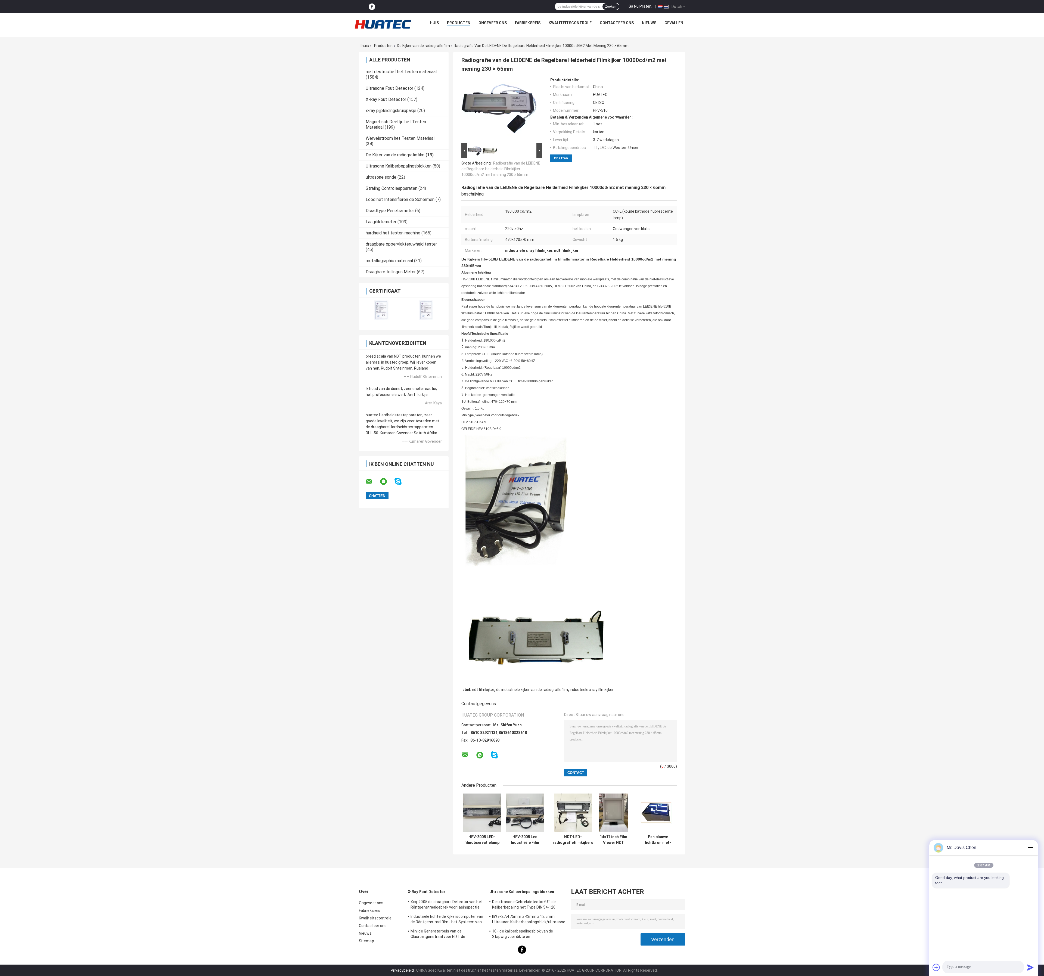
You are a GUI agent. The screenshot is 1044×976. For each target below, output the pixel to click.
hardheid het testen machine (393, 233)
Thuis (364, 46)
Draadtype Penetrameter (390, 210)
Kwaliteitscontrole (570, 23)
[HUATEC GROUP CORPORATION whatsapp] (387, 481)
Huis (434, 23)
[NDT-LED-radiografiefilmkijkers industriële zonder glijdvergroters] (573, 813)
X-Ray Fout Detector (386, 99)
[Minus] (1030, 847)
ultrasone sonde (381, 177)
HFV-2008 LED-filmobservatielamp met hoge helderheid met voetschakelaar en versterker (481, 840)
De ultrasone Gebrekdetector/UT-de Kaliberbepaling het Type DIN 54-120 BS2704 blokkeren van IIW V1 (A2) (524, 905)
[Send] (1030, 967)
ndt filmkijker (483, 689)
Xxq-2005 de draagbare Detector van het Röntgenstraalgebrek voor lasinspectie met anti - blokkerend (447, 905)
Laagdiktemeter (381, 221)
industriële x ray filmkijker (592, 689)
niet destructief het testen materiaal (401, 71)
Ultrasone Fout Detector (389, 88)
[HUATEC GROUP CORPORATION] (383, 24)
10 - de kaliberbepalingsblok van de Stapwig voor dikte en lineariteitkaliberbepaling (522, 934)
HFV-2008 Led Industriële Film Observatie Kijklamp (525, 840)
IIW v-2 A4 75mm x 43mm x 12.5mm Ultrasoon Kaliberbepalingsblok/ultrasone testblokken (528, 920)
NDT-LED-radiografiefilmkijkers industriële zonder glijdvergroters (573, 840)
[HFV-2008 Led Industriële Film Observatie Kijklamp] (525, 813)
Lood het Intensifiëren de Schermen (400, 199)
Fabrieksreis (527, 23)
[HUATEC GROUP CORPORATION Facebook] (372, 6)
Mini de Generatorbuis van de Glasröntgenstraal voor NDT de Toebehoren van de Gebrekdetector (442, 934)
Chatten (561, 158)
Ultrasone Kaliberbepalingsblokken (398, 166)
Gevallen (673, 23)
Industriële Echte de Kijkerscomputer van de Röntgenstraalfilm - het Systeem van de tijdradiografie (447, 920)
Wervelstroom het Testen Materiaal (400, 138)
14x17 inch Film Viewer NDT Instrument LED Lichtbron (613, 840)
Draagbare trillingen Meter (391, 271)
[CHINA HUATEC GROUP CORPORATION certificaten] (381, 310)
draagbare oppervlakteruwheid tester (401, 244)
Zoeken (610, 6)
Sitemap (366, 941)
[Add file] (936, 967)
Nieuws (649, 23)
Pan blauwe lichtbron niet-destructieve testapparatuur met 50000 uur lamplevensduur (658, 840)
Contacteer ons (617, 23)
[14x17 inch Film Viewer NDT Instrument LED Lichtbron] (613, 813)
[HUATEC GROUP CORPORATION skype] (401, 481)
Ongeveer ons (492, 23)
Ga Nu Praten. (640, 6)
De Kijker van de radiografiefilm (423, 46)
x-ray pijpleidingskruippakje (391, 110)
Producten (458, 23)
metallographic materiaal (389, 260)
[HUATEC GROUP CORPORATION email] (372, 481)
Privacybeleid (402, 970)
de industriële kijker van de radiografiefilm (532, 689)
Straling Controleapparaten (391, 188)
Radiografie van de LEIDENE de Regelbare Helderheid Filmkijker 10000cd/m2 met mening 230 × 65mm (500, 169)
